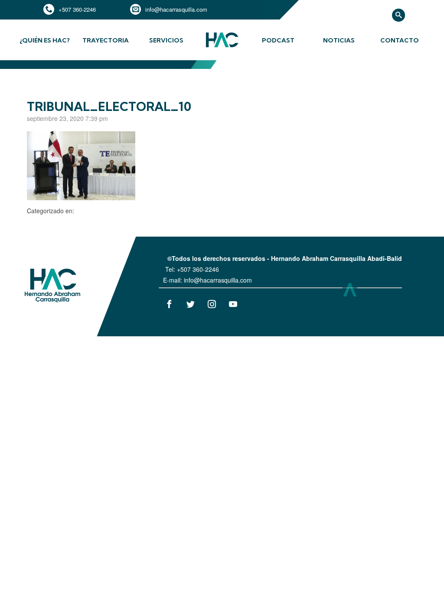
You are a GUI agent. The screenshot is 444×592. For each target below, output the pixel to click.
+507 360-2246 (77, 9)
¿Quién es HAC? (45, 40)
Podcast (278, 40)
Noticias (339, 40)
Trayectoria (105, 40)
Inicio (222, 46)
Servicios (166, 40)
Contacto (399, 40)
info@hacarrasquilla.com (176, 9)
